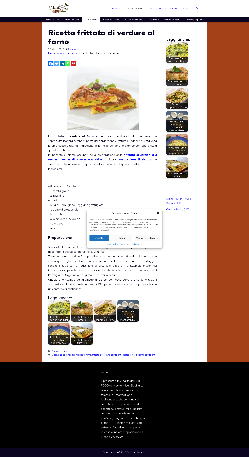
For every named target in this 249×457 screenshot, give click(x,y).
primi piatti (116, 354)
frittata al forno (83, 354)
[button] (158, 213)
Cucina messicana (111, 19)
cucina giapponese (195, 19)
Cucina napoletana (133, 19)
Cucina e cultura (52, 19)
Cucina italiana (134, 8)
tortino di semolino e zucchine (82, 159)
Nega (122, 238)
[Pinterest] (73, 63)
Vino (150, 8)
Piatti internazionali (172, 19)
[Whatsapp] (67, 63)
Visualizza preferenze (147, 238)
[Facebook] (50, 63)
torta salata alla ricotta (135, 159)
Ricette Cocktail (168, 8)
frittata (71, 354)
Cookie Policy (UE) (177, 209)
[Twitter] (56, 63)
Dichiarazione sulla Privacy (131, 244)
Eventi (186, 8)
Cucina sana (153, 19)
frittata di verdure (101, 354)
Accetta (99, 238)
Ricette (116, 8)
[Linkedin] (62, 63)
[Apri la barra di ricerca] (197, 8)
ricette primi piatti (146, 354)
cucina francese (72, 19)
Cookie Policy (112, 244)
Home (52, 53)
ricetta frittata (129, 354)
